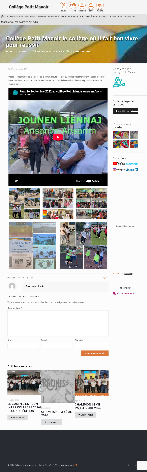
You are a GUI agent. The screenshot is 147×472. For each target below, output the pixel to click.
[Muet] (132, 111)
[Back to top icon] (136, 465)
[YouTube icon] (128, 465)
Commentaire (14, 308)
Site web (79, 340)
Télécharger (128, 274)
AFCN (75, 465)
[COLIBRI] (63, 5)
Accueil (9, 51)
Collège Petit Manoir (29, 6)
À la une (23, 51)
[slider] (134, 110)
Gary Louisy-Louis (34, 286)
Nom (10, 340)
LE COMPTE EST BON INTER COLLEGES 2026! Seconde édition (24, 407)
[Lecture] (116, 111)
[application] (125, 111)
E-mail (45, 340)
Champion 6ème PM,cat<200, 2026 (88, 406)
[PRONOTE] (72, 5)
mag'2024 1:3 (118, 274)
